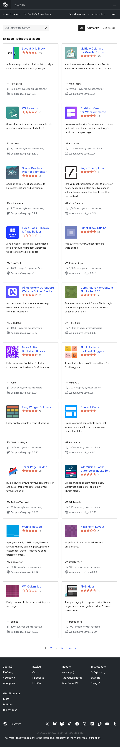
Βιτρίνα (36, 666)
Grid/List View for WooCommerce (93, 110)
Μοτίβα (36, 683)
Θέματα (36, 672)
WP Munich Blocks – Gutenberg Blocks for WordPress (94, 469)
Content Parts (89, 407)
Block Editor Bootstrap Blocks (33, 349)
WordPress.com (12, 693)
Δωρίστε (95, 677)
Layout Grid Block (33, 48)
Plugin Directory (11, 14)
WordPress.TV (70, 683)
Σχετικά (7, 666)
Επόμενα (71, 648)
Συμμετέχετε (98, 666)
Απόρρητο (9, 683)
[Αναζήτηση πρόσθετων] (45, 28)
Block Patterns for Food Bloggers (92, 349)
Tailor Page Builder (34, 467)
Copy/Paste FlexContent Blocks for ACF (96, 289)
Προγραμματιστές (72, 677)
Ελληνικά (15, 724)
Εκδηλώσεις (98, 672)
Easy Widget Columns (36, 407)
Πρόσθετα (38, 677)
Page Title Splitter (92, 168)
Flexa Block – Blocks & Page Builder (35, 229)
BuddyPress (10, 709)
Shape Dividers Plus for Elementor (34, 170)
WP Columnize (31, 586)
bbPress (8, 704)
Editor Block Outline (93, 228)
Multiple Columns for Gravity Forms (92, 50)
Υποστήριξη (68, 672)
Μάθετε (66, 666)
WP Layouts (30, 108)
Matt (6, 698)
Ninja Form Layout (92, 526)
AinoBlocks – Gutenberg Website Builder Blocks (38, 289)
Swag (95, 683)
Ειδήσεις (8, 672)
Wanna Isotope (32, 526)
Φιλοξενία (9, 677)
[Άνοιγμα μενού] (115, 4)
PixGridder (87, 586)
